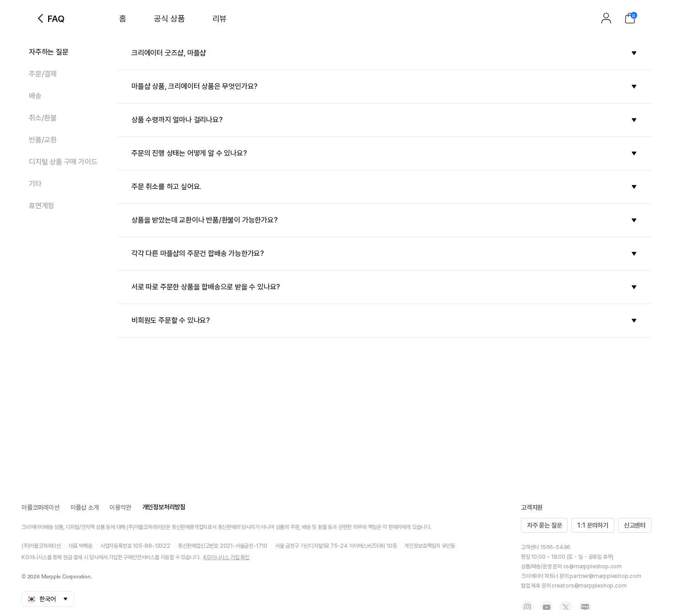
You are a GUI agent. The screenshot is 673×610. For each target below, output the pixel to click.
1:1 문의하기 (592, 525)
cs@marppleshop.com (592, 566)
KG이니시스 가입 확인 (226, 557)
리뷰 (219, 18)
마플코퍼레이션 (41, 507)
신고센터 (635, 525)
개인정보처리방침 (163, 507)
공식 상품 (169, 18)
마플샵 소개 (85, 507)
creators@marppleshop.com (589, 586)
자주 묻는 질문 (544, 525)
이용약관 (120, 507)
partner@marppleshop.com (605, 576)
